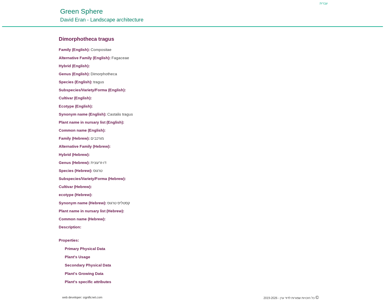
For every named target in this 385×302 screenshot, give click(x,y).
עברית (324, 3)
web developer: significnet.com (82, 297)
